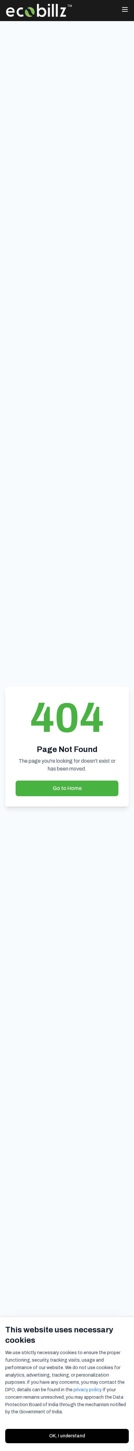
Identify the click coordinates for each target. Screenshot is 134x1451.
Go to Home (67, 788)
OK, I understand (67, 1435)
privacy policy (87, 1389)
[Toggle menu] (125, 9)
